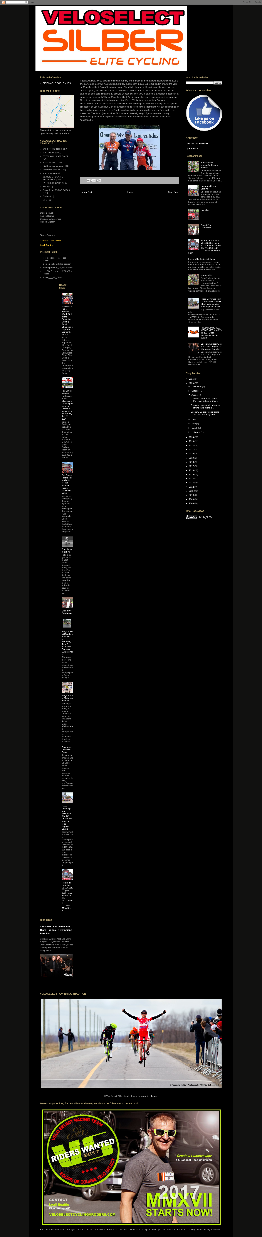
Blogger (153, 1096)
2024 (191, 437)
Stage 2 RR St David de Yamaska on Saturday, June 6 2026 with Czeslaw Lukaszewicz (67, 643)
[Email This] (88, 180)
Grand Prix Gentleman (67, 611)
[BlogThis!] (91, 180)
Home (130, 192)
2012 (191, 487)
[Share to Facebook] (97, 180)
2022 (191, 445)
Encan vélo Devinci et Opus (67, 750)
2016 (191, 470)
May (193, 423)
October (195, 391)
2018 (191, 462)
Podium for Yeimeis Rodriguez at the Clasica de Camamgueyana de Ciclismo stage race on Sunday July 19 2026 (67, 405)
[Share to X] (94, 180)
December (196, 386)
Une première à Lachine (208, 187)
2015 (191, 474)
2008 (191, 503)
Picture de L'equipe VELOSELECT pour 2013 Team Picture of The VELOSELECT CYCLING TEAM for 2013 (204, 246)
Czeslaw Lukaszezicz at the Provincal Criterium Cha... (204, 399)
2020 (191, 453)
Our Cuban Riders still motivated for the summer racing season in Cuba (67, 484)
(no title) (205, 210)
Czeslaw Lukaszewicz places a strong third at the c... (205, 406)
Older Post (173, 192)
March (194, 428)
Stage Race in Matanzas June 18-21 (67, 698)
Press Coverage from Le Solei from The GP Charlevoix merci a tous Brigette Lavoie (67, 817)
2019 (191, 458)
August (195, 395)
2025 (191, 383)
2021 (191, 449)
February (196, 432)
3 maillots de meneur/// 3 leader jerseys (209, 165)
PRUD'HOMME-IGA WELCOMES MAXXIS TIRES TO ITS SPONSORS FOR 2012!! (211, 333)
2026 (191, 379)
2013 (191, 482)
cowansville (206, 275)
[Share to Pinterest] (99, 180)
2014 (191, 478)
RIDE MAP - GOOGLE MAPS (57, 83)
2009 (191, 499)
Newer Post (86, 192)
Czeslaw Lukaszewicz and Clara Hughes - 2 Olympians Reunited (56, 930)
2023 (191, 441)
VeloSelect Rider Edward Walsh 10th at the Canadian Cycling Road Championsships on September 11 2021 (67, 320)
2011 (191, 491)
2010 (191, 495)
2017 (191, 466)
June (194, 419)
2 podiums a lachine (67, 550)
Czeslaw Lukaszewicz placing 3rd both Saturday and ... (205, 413)
